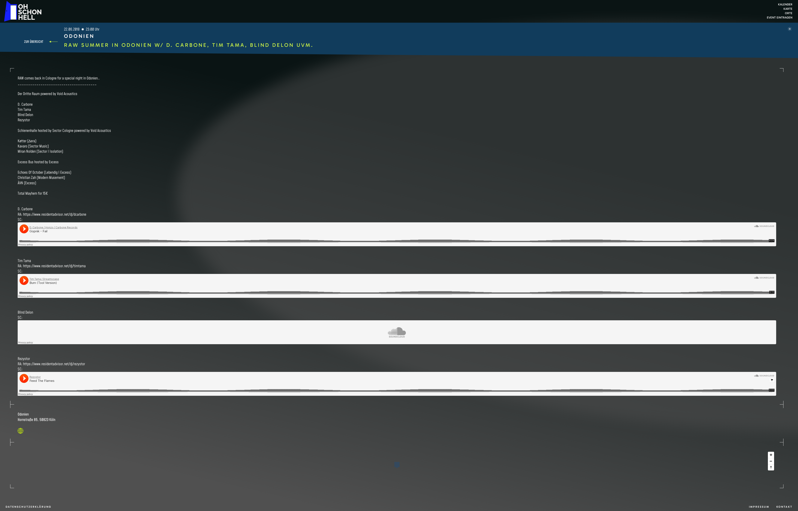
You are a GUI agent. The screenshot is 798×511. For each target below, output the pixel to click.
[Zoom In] (771, 455)
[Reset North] (771, 467)
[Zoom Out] (771, 461)
